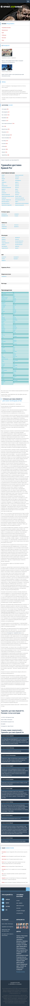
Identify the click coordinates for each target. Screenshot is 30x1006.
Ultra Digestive (5, 112)
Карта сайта (15, 987)
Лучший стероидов (6, 134)
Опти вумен (4, 109)
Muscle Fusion (5, 129)
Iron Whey (4, 140)
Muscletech (4, 117)
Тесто (3, 126)
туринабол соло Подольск (7, 926)
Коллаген (4, 143)
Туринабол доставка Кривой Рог (12, 160)
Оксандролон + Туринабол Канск (14, 632)
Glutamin (3, 152)
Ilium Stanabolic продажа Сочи (7, 721)
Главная (2, 160)
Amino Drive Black (5, 137)
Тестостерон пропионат (7, 123)
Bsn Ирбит (3, 723)
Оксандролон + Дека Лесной (7, 726)
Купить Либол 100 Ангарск (6, 719)
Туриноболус (4, 155)
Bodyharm (4, 120)
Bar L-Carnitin (4, 114)
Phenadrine (4, 132)
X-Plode (3, 146)
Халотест (4, 149)
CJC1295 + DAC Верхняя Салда (7, 717)
